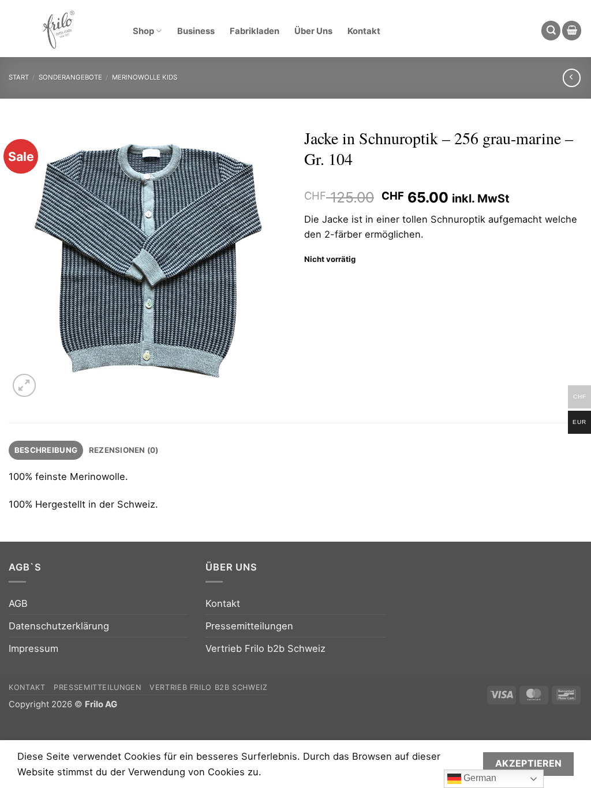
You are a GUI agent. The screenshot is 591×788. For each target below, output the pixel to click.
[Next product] (572, 78)
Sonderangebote (70, 77)
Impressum (33, 648)
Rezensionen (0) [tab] (124, 450)
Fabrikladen (254, 31)
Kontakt (363, 31)
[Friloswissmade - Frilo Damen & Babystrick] (58, 29)
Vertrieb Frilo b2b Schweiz (265, 648)
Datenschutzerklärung (59, 626)
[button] (571, 30)
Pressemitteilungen (249, 626)
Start (19, 77)
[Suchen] (550, 30)
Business (196, 31)
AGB (18, 603)
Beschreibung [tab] (45, 450)
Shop (143, 31)
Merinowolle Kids (144, 77)
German (478, 778)
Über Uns (313, 31)
